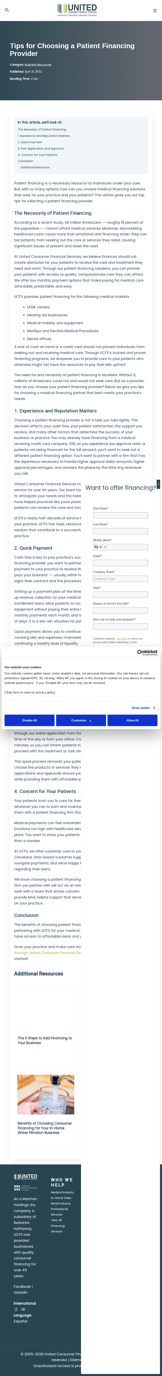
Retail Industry (61, 1203)
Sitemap (78, 1360)
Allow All (132, 720)
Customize (78, 720)
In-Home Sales (61, 1198)
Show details (141, 707)
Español (20, 1321)
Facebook (22, 1286)
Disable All (29, 720)
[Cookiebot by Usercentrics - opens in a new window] (140, 653)
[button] (7, 10)
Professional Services (59, 1212)
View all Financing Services (58, 1225)
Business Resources (38, 65)
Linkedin (20, 1292)
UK (23, 1309)
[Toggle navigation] (131, 10)
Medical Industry (62, 1192)
